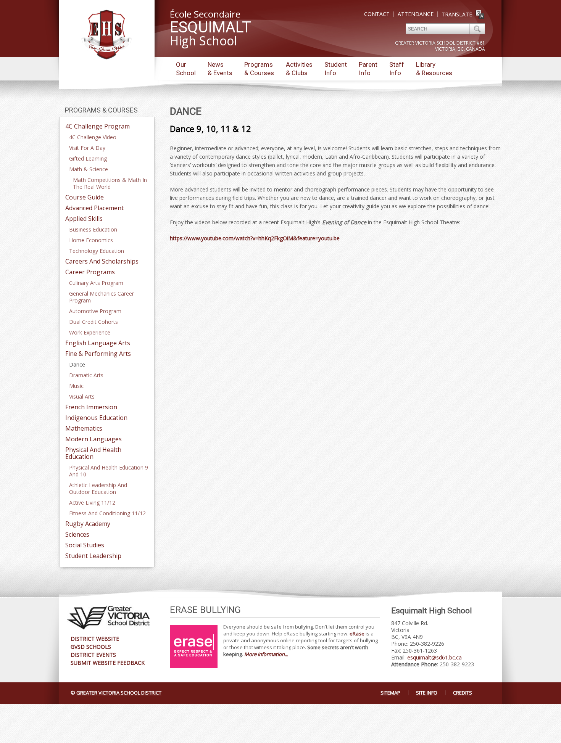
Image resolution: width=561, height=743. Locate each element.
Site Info (426, 692)
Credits (462, 692)
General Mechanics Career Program (101, 297)
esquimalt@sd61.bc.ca (434, 657)
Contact (377, 14)
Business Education (93, 229)
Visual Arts (82, 396)
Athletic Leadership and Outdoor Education (98, 488)
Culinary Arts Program (96, 282)
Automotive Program (95, 311)
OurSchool (186, 69)
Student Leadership (93, 556)
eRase (357, 633)
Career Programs (90, 272)
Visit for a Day (87, 147)
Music (76, 385)
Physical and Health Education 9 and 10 (108, 471)
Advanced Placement (94, 208)
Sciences (77, 534)
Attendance (416, 14)
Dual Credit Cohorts (93, 321)
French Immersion (91, 407)
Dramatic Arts (86, 375)
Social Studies (84, 545)
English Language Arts (97, 343)
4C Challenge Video (92, 137)
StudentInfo (335, 69)
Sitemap (390, 692)
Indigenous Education (96, 417)
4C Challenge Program (97, 126)
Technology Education (96, 250)
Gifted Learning (88, 158)
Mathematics (83, 428)
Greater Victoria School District (118, 692)
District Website (95, 638)
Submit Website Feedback (108, 662)
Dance (77, 364)
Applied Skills (84, 218)
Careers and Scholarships (102, 261)
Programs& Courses (259, 69)
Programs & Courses (101, 110)
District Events (93, 654)
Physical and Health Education (93, 453)
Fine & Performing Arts (98, 353)
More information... (266, 654)
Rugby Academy (87, 523)
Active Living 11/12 (92, 502)
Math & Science (88, 169)
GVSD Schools (91, 646)
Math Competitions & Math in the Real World (110, 183)
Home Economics (91, 240)
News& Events (220, 69)
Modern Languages (93, 439)
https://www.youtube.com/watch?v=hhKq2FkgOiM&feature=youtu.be (255, 238)
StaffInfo (396, 69)
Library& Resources (434, 69)
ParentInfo (368, 69)
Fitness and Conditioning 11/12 (107, 513)
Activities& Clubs (299, 69)
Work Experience (89, 332)
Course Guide (84, 197)
